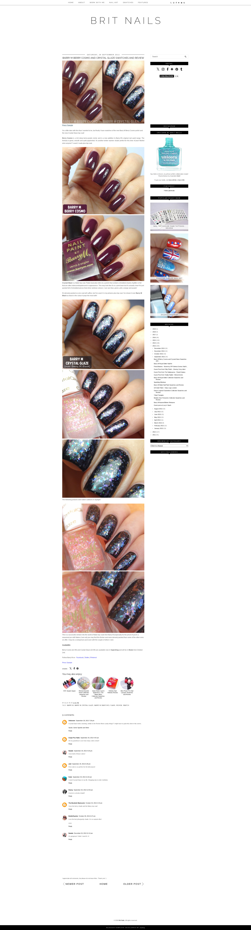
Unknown (72, 720)
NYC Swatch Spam (69, 691)
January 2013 (158, 428)
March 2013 (158, 423)
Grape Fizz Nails (74, 738)
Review (119, 705)
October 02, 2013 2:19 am (94, 803)
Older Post (132, 884)
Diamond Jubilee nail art (169, 278)
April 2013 (157, 420)
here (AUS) (172, 180)
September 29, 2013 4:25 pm (83, 751)
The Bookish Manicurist (77, 803)
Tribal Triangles (159, 395)
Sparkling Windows (160, 382)
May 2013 (157, 417)
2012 (154, 432)
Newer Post (74, 884)
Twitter (87, 657)
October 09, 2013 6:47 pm (87, 816)
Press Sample (67, 125)
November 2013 (159, 351)
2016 (154, 337)
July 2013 (157, 411)
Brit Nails (121, 920)
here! (178, 176)
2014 (154, 343)
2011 (154, 435)
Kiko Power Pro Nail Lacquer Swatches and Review (127, 692)
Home (71, 2)
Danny (71, 790)
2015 (154, 340)
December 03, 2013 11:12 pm (83, 833)
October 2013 (158, 354)
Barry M (70, 705)
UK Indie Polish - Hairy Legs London (165, 388)
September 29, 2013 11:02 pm (82, 777)
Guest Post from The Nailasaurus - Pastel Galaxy (169, 372)
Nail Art (113, 2)
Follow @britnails (169, 190)
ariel (70, 764)
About (81, 2)
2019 (154, 329)
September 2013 (159, 356)
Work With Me (97, 2)
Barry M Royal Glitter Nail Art (163, 363)
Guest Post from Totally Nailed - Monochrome (168, 375)
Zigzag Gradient (169, 315)
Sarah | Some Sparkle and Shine (79, 727)
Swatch (126, 705)
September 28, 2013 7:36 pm (85, 720)
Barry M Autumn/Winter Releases (164, 402)
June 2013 (157, 414)
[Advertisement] (125, 42)
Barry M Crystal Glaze (84, 705)
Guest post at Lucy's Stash (162, 405)
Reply (70, 731)
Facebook (79, 657)
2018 (154, 332)
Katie (70, 777)
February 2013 (159, 425)
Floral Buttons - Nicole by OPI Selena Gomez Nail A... (171, 366)
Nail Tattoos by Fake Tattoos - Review (169, 227)
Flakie (112, 705)
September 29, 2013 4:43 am (90, 738)
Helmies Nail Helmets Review (112, 691)
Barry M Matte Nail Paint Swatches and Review (169, 385)
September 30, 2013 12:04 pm (83, 790)
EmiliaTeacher (73, 816)
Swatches (128, 2)
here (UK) (181, 180)
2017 (154, 334)
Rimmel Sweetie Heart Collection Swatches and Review (84, 693)
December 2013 (159, 348)
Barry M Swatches (101, 705)
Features (143, 2)
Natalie (71, 751)
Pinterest (93, 657)
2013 (154, 346)
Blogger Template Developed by (125, 927)
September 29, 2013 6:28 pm (81, 764)
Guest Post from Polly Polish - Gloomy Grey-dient (169, 369)
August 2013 (158, 409)
